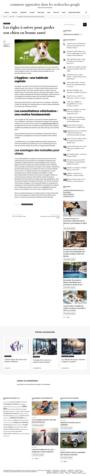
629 (36, 458)
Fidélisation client (6, 418)
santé (16, 164)
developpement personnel (10, 413)
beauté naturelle (19, 406)
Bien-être (56, 12)
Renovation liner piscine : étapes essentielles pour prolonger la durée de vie (76, 61)
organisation (19, 424)
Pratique (14, 12)
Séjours (32, 12)
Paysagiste (25, 424)
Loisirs (34, 417)
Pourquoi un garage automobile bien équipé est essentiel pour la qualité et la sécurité (76, 162)
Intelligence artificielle (20, 422)
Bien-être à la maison (21, 409)
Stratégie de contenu (24, 429)
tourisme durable (7, 431)
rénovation (21, 427)
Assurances (7, 23)
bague (14, 406)
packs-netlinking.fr (68, 194)
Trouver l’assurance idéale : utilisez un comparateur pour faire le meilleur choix (77, 140)
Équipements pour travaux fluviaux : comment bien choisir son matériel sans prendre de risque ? (77, 133)
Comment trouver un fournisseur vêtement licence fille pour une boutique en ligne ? (76, 45)
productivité (16, 427)
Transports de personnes (79, 473)
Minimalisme (14, 424)
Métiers (61, 472)
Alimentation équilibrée (15, 402)
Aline (4, 41)
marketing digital (7, 424)
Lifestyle (70, 471)
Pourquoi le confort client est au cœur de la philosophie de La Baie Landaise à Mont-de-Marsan (76, 53)
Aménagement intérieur (11, 404)
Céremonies (71, 470)
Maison (7, 12)
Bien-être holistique (11, 409)
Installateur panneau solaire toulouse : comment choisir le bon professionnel (76, 77)
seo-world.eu (67, 192)
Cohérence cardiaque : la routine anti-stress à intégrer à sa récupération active (76, 111)
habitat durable (10, 420)
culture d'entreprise (25, 411)
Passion (62, 450)
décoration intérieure (8, 415)
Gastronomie (56, 471)
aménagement (24, 402)
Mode (48, 12)
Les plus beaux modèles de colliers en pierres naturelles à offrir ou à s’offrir (77, 69)
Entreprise (23, 12)
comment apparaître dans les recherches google (45, 4)
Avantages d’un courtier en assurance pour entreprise (42, 361)
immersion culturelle (25, 420)
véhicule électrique (25, 433)
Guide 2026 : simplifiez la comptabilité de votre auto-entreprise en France (75, 104)
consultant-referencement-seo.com (73, 190)
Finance (49, 471)
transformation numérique (10, 433)
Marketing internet (74, 12)
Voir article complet (69, 228)
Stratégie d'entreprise (14, 429)
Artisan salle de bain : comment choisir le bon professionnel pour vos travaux (76, 84)
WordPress (34, 471)
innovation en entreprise (8, 422)
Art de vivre (10, 406)
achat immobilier (6, 402)
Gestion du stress (17, 418)
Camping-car (12, 411)
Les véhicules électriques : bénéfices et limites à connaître (73, 361)
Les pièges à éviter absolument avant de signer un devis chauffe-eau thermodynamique (76, 119)
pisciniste (5, 427)
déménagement (16, 415)
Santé (64, 12)
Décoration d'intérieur (23, 413)
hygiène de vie (17, 420)
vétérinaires (46, 187)
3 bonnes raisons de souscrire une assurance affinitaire (15, 360)
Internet (63, 471)
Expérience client (24, 415)
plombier (10, 427)
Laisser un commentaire (7, 46)
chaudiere (17, 411)
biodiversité (6, 411)
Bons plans (41, 12)
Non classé (72, 472)
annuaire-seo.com (68, 196)
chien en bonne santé (27, 204)
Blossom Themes (21, 471)
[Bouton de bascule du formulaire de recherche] (86, 12)
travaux (19, 433)
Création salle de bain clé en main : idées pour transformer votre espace (76, 148)
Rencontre (56, 473)
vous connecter (28, 384)
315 (68, 317)
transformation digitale (16, 431)
